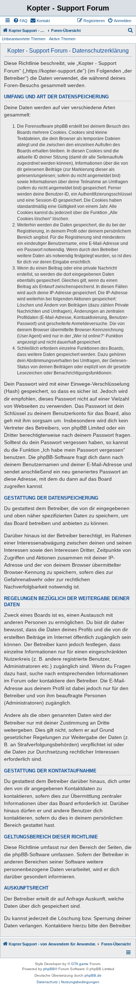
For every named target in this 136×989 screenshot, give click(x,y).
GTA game (79, 964)
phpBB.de (93, 975)
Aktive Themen (62, 39)
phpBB (49, 969)
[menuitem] (20, 20)
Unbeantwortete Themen (23, 39)
